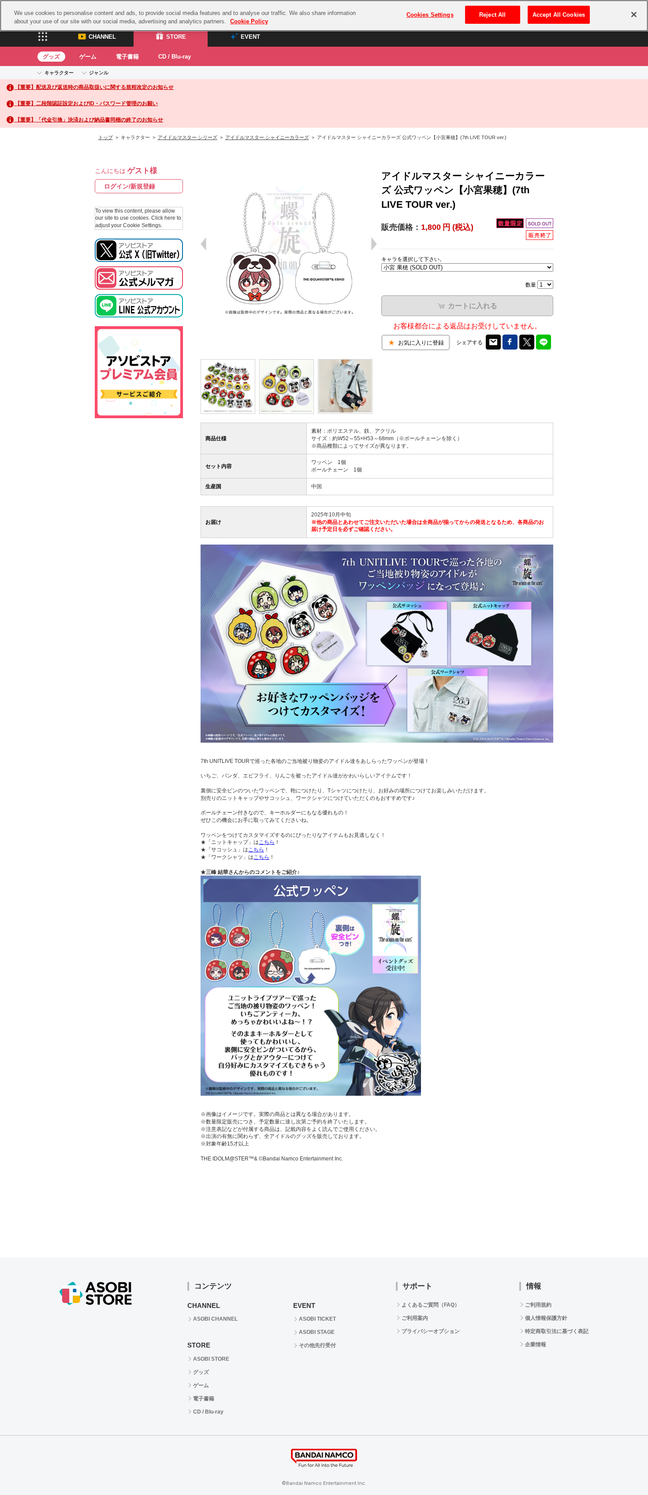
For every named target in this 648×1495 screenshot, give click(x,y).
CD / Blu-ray (174, 56)
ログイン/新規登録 (129, 186)
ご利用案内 (415, 1318)
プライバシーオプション (431, 1331)
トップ (105, 137)
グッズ (51, 56)
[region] (324, 15)
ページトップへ (619, 1466)
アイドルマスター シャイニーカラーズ (267, 137)
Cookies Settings (430, 14)
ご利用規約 (538, 1305)
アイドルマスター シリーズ (187, 137)
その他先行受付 (317, 1345)
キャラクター (59, 72)
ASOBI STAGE (317, 1332)
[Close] (634, 14)
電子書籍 (127, 56)
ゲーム (88, 56)
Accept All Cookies (559, 14)
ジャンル (98, 72)
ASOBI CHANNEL (215, 1319)
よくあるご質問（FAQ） (431, 1305)
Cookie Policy (249, 21)
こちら (267, 842)
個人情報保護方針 (546, 1318)
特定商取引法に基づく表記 (556, 1331)
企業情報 (535, 1344)
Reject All (492, 14)
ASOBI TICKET (317, 1319)
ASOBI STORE (211, 1359)
